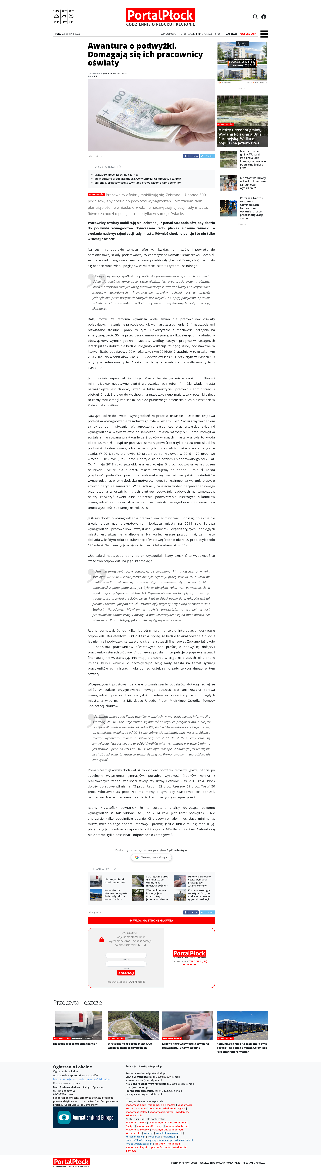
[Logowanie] (263, 17)
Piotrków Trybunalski (167, 1143)
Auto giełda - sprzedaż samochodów (75, 1075)
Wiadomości (96, 194)
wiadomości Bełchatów (161, 1104)
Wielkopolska (133, 1133)
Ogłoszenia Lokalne (65, 1071)
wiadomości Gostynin (148, 1108)
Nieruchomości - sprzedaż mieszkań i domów (81, 1079)
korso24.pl (154, 1136)
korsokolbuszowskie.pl (169, 1133)
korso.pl (148, 1133)
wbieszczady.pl (184, 1140)
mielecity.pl (169, 1136)
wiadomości (176, 1129)
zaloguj (126, 972)
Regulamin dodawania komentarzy (220, 1162)
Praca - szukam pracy (66, 1083)
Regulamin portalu (254, 1162)
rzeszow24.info (134, 1140)
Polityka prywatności (184, 1162)
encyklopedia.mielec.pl (159, 1140)
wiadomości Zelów (136, 1112)
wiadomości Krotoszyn (150, 1126)
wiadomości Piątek (136, 1147)
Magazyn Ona (160, 1129)
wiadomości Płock (136, 1122)
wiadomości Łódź (136, 1104)
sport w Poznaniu (160, 1147)
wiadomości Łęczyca (162, 1112)
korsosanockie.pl (135, 1136)
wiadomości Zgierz (174, 1108)
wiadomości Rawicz (177, 1126)
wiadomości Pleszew (137, 1129)
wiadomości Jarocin (160, 1122)
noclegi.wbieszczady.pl (139, 1143)
